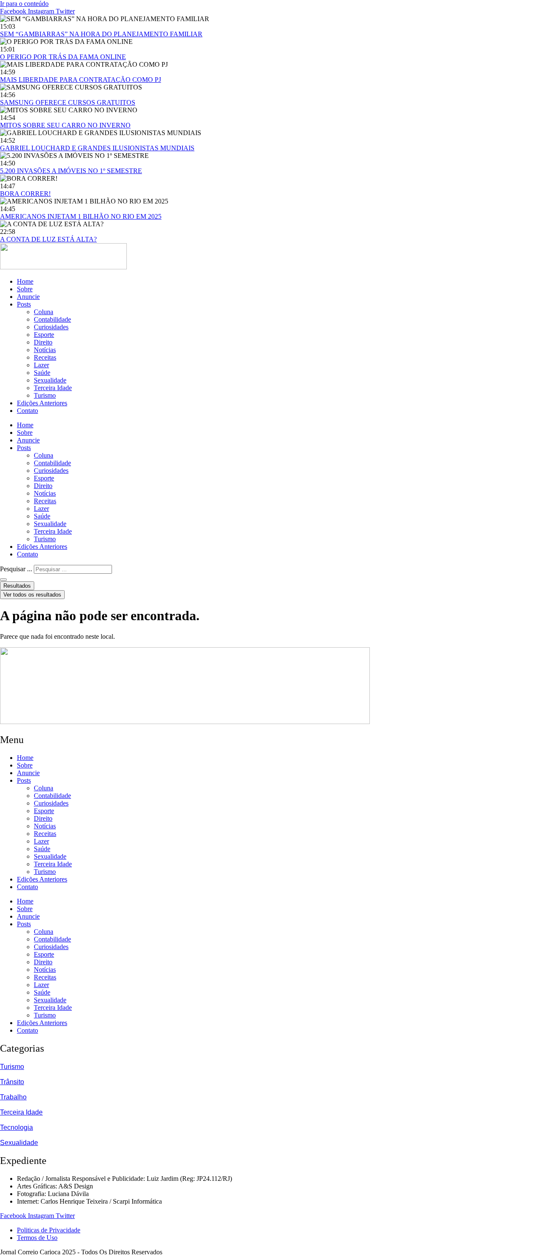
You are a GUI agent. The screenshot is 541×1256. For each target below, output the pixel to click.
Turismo (45, 395)
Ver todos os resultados (32, 594)
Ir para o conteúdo (24, 3)
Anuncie (28, 296)
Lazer (41, 365)
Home (25, 281)
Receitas (45, 357)
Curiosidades (51, 327)
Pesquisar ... (16, 568)
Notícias (45, 349)
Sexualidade (50, 380)
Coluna (43, 311)
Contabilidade (52, 319)
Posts (24, 304)
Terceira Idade (53, 387)
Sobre (25, 289)
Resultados (17, 586)
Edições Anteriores (42, 403)
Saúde (42, 372)
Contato (27, 410)
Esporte (44, 334)
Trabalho (13, 1097)
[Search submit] (3, 579)
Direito (43, 342)
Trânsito (12, 1081)
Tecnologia (16, 1127)
